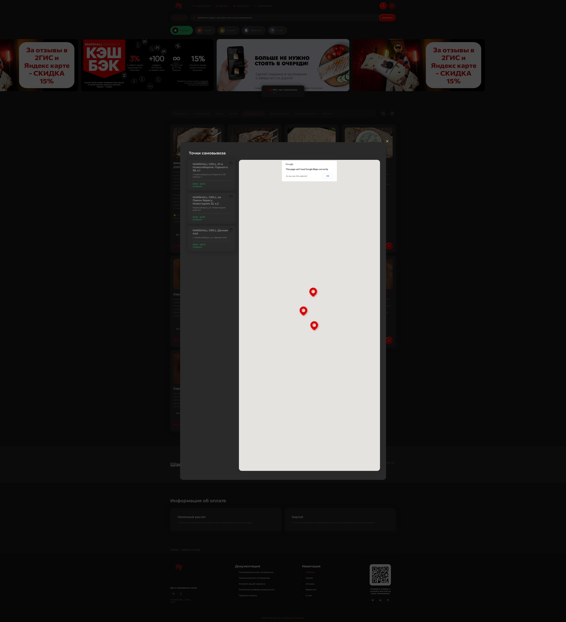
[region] (212, 205)
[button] (304, 311)
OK (327, 176)
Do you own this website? (296, 176)
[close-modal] (387, 141)
